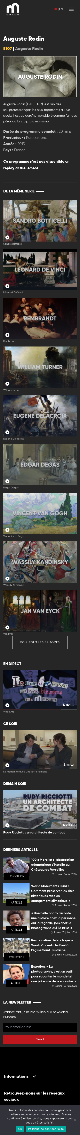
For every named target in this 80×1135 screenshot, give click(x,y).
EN (61, 9)
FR (55, 9)
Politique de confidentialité (46, 1128)
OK (20, 1128)
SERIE (65, 191)
